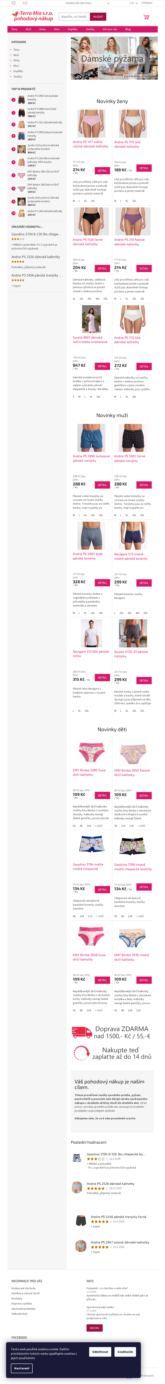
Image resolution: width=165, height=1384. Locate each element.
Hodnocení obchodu (78, 3)
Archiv (94, 1328)
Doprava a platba (21, 1304)
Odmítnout (100, 1352)
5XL (106, 299)
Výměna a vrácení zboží (25, 1293)
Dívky (16, 60)
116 (138, 1010)
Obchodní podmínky (23, 1309)
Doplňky (18, 71)
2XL (93, 201)
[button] (77, 58)
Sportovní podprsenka (100, 1307)
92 (74, 826)
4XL (98, 299)
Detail (102, 170)
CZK (132, 3)
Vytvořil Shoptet (144, 1376)
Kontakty (16, 1299)
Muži (16, 55)
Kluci (16, 66)
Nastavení (21, 1368)
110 (123, 826)
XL (85, 201)
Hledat (98, 16)
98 (81, 826)
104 (89, 826)
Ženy (16, 50)
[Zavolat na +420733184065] (17, 3)
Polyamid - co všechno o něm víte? (107, 1288)
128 (131, 826)
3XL (90, 299)
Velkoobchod (19, 1314)
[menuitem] (14, 29)
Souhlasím (125, 1352)
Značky (17, 77)
